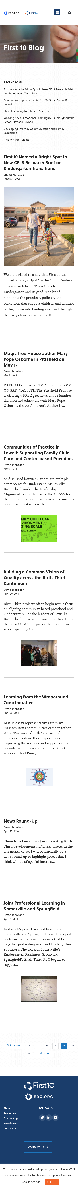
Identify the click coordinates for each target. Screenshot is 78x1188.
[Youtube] (55, 1117)
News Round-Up (20, 821)
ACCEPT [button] (52, 1182)
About (7, 1108)
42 (30, 1053)
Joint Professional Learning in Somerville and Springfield (34, 906)
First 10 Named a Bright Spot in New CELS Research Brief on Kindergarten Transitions (35, 162)
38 (48, 1045)
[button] (57, 12)
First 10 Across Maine (16, 140)
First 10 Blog (11, 1118)
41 (74, 1045)
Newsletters (11, 1123)
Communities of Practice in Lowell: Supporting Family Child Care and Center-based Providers (38, 453)
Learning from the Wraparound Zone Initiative (36, 699)
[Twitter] (42, 1117)
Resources (10, 1113)
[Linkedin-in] (49, 1117)
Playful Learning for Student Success (26, 111)
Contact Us (10, 1128)
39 (56, 1045)
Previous (15, 1045)
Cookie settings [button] (31, 1181)
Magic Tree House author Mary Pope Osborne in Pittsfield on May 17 (36, 359)
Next (43, 1053)
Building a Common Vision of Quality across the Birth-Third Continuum (34, 577)
